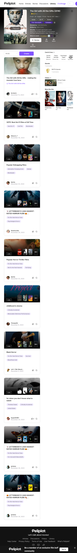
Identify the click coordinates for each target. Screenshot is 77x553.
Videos (44, 538)
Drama (49, 19)
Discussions (43, 4)
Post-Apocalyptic (37, 22)
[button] (72, 11)
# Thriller (21, 69)
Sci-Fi (41, 19)
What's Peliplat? (64, 541)
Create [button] (26, 54)
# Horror (14, 69)
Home (21, 4)
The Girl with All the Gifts (16, 83)
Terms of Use (37, 541)
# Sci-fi (9, 69)
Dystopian (48, 22)
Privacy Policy (24, 541)
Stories (35, 4)
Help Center (11, 541)
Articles (28, 4)
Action (33, 19)
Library (53, 4)
